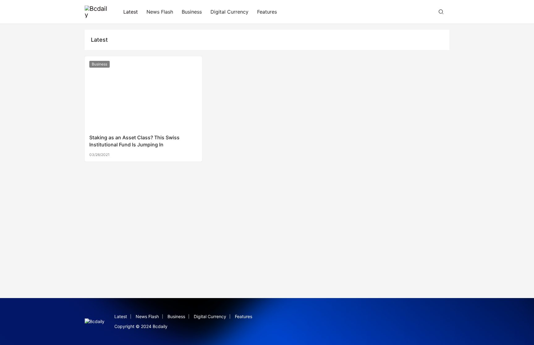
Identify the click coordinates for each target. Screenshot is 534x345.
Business (192, 12)
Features (267, 12)
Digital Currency (229, 12)
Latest (130, 12)
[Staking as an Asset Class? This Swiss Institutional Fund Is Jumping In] (143, 92)
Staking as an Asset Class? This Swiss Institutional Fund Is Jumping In (134, 140)
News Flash (159, 12)
